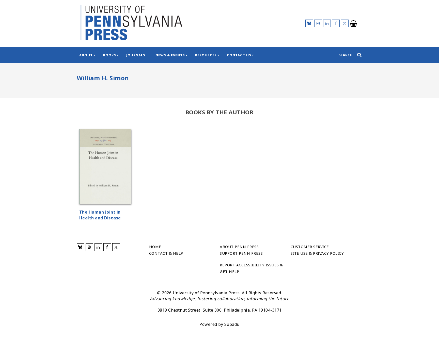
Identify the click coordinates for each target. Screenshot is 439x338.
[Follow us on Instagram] (318, 23)
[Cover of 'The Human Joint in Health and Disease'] (105, 167)
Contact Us (239, 55)
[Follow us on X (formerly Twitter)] (345, 23)
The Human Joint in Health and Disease (100, 215)
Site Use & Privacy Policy (317, 253)
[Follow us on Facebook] (336, 23)
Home (155, 246)
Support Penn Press (241, 253)
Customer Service (310, 246)
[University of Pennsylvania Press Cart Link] (354, 23)
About (86, 55)
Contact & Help (166, 253)
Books (109, 55)
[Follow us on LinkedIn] (327, 23)
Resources (206, 55)
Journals (135, 55)
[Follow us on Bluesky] (309, 23)
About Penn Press (239, 246)
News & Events (170, 55)
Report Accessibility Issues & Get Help (251, 268)
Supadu (232, 324)
